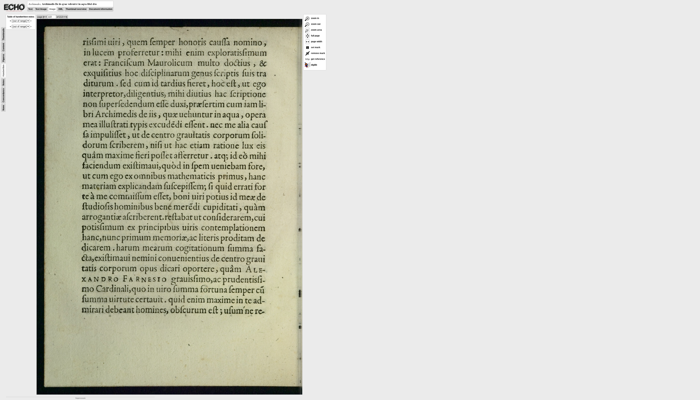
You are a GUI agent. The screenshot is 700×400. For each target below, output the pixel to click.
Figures (3, 58)
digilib (313, 65)
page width (316, 41)
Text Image (41, 9)
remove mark (317, 53)
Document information (100, 9)
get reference (317, 59)
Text (30, 9)
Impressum (80, 398)
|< (44, 17)
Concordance (3, 95)
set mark (315, 47)
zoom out (315, 24)
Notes (3, 82)
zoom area (316, 30)
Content (3, 47)
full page (315, 35)
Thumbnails (3, 34)
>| (66, 17)
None (3, 107)
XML (60, 9)
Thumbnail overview (76, 9)
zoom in (314, 18)
